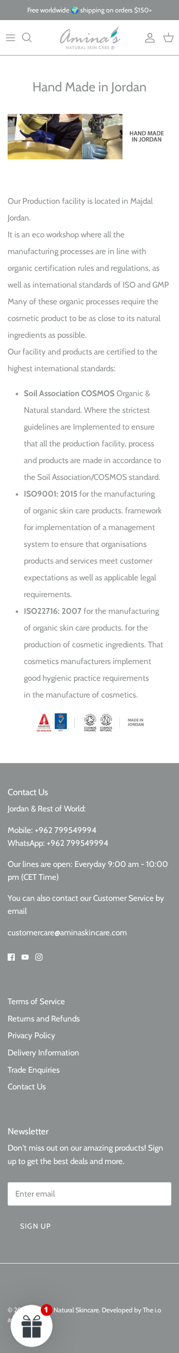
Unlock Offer (118, 706)
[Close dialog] (169, 636)
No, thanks (117, 729)
